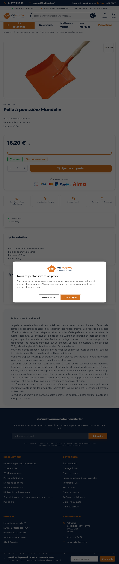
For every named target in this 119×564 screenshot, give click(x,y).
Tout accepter (70, 297)
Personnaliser (49, 297)
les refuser (87, 284)
